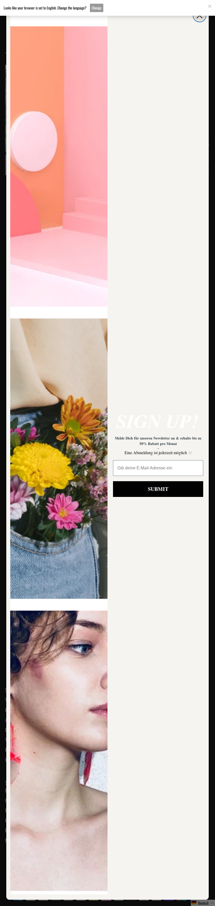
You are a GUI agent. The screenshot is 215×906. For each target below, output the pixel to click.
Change (96, 7)
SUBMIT (158, 489)
